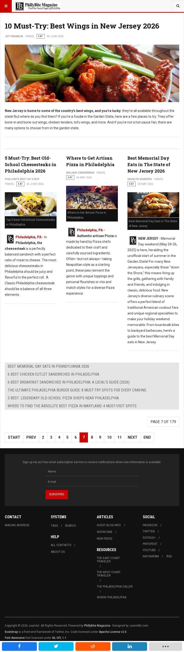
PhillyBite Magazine (97, 625)
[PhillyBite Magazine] (38, 6)
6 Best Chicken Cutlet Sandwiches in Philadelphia (53, 374)
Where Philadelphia (111, 597)
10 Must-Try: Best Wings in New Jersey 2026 (82, 25)
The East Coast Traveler (108, 559)
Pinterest (150, 544)
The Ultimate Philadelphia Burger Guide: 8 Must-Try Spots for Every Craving (77, 390)
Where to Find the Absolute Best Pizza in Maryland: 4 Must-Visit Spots (72, 406)
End (147, 437)
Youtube (149, 550)
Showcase (104, 532)
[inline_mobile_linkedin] (129, 646)
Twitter (149, 531)
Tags (54, 525)
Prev (31, 437)
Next (133, 437)
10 (109, 437)
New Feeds (104, 538)
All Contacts (61, 545)
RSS (169, 556)
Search (70, 525)
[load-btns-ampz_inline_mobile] (165, 646)
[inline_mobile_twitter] (56, 646)
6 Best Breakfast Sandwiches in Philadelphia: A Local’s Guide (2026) (69, 382)
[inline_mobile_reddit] (92, 646)
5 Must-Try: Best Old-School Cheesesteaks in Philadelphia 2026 (30, 164)
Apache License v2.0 (112, 632)
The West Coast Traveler (109, 573)
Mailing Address (17, 525)
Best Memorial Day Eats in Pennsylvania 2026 (48, 366)
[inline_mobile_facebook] (19, 646)
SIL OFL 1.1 (59, 638)
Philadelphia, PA (28, 237)
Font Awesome (15, 638)
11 (119, 437)
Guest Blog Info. (109, 525)
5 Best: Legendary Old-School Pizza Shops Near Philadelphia (63, 398)
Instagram (151, 556)
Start (14, 437)
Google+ (149, 537)
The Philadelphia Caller (115, 586)
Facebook (150, 525)
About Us (58, 551)
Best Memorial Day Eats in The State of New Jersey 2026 (148, 164)
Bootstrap (11, 632)
